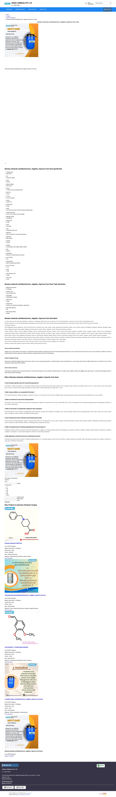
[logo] (7, 6)
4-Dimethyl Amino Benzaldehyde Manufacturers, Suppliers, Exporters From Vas (25, 595)
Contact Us (43, 9)
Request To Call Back (9, 756)
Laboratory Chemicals (10, 17)
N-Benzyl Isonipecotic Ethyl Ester (13, 543)
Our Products (32, 9)
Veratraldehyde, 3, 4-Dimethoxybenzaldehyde (16, 647)
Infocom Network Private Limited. (24, 794)
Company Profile (20, 9)
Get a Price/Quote (8, 558)
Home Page (9, 9)
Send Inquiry (108, 9)
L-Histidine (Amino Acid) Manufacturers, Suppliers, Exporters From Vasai (24, 699)
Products (8, 16)
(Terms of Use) (28, 793)
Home (7, 14)
